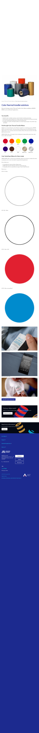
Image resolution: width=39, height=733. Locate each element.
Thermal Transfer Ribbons (10, 101)
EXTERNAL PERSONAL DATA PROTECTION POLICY (11, 478)
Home (3, 101)
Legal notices (4, 476)
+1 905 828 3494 (6, 461)
